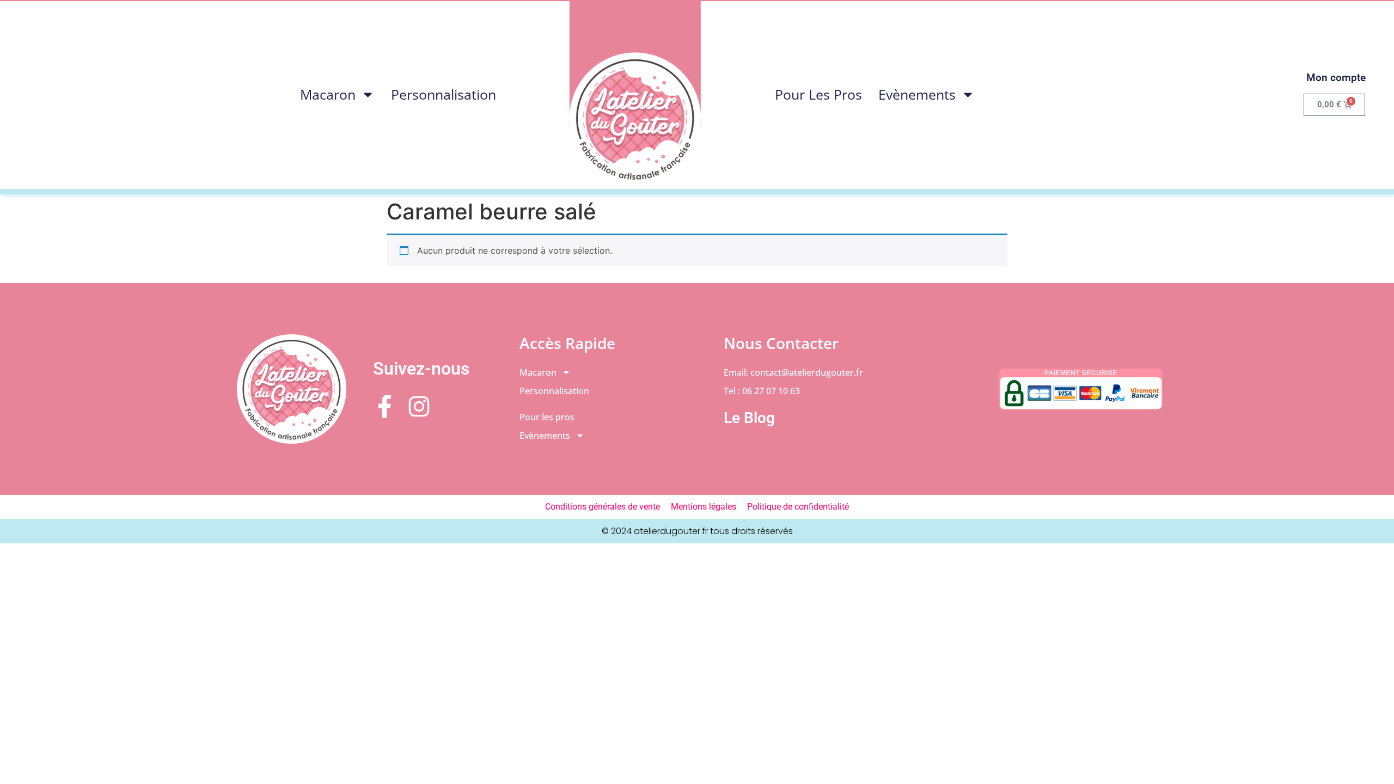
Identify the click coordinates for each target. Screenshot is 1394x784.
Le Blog (749, 418)
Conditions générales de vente (602, 506)
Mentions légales (703, 506)
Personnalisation (443, 94)
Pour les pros (818, 94)
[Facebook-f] (384, 406)
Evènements (917, 94)
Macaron (328, 94)
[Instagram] (419, 406)
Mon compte (1336, 77)
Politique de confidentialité (798, 506)
